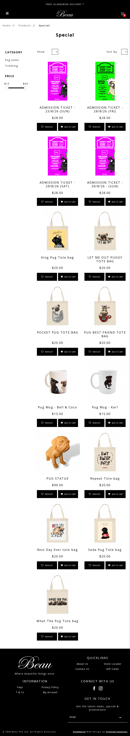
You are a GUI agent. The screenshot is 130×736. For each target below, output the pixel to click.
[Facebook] (94, 688)
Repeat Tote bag (105, 478)
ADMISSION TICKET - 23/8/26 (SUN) (57, 109)
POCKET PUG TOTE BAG (57, 332)
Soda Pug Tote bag (105, 550)
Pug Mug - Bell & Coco (57, 407)
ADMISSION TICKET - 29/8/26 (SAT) (57, 184)
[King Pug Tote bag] (57, 231)
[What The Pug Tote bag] (57, 594)
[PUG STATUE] (57, 452)
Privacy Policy (50, 687)
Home (7, 25)
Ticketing (11, 65)
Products (24, 25)
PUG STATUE (57, 478)
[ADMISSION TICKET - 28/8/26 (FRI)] (105, 81)
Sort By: (112, 51)
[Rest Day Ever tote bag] (57, 523)
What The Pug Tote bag (58, 621)
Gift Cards (112, 669)
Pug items (12, 60)
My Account (50, 692)
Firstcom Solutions (116, 731)
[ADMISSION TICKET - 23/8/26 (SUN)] (57, 81)
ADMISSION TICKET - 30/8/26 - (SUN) (105, 184)
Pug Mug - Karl (105, 407)
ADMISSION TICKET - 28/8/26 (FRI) (105, 109)
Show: (41, 51)
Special (44, 25)
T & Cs (20, 692)
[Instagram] (101, 688)
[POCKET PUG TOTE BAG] (57, 306)
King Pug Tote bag (57, 257)
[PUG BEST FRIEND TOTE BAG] (105, 306)
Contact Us (82, 669)
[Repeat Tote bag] (105, 452)
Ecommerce (79, 731)
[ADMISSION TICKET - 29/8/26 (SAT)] (57, 156)
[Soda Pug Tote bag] (105, 523)
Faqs (20, 687)
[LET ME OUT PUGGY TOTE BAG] (105, 231)
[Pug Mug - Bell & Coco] (57, 381)
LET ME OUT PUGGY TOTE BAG (105, 259)
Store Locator (112, 663)
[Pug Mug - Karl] (105, 381)
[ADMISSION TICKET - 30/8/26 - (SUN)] (105, 156)
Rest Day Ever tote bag (57, 550)
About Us (82, 663)
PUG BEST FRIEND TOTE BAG (105, 334)
